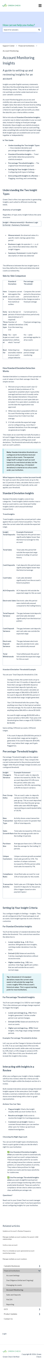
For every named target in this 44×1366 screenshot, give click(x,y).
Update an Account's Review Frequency (17, 1231)
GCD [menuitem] (6, 1309)
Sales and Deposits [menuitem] (13, 1295)
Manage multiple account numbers (15, 1259)
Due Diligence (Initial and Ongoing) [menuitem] (19, 1280)
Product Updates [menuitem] (10, 1314)
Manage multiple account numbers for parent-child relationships (20, 1238)
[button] (39, 1266)
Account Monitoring (11, 51)
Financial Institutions (26, 46)
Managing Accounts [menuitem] (14, 1285)
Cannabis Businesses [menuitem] (12, 1266)
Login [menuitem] (4, 1334)
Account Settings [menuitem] (13, 1275)
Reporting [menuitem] (10, 1304)
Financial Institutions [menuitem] (12, 1271)
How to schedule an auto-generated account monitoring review (18, 1252)
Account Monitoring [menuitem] (14, 1290)
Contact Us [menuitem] (8, 1319)
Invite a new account (10, 1245)
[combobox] (20, 30)
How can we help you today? (19, 25)
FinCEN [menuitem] (9, 1299)
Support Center (9, 46)
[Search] (39, 30)
